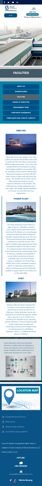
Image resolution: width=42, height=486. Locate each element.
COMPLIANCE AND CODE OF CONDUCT (21, 118)
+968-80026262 (20, 466)
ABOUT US (21, 86)
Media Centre (10, 422)
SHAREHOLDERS (21, 92)
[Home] (10, 8)
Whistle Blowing (25, 480)
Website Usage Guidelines (14, 427)
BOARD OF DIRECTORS (21, 102)
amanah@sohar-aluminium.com (21, 474)
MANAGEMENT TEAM (21, 107)
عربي (11, 15)
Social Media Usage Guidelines (16, 432)
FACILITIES (21, 97)
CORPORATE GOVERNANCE (21, 113)
